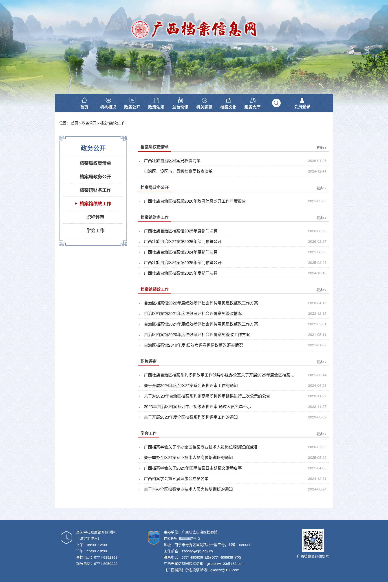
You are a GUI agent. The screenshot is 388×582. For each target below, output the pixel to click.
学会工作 (149, 433)
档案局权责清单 (155, 147)
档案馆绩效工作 (112, 122)
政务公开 (89, 122)
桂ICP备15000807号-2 (182, 538)
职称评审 (149, 361)
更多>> (321, 147)
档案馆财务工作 (155, 217)
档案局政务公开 (155, 187)
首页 (74, 122)
